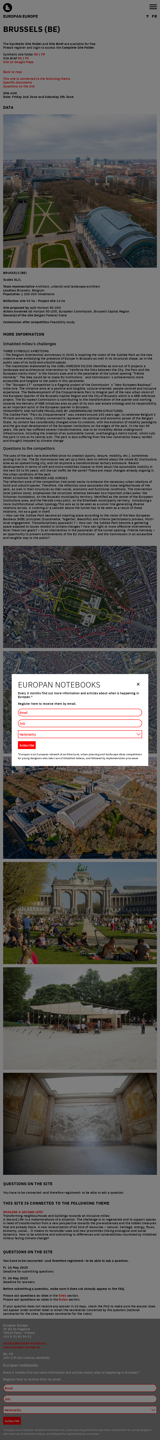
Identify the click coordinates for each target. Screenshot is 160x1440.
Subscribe (27, 745)
